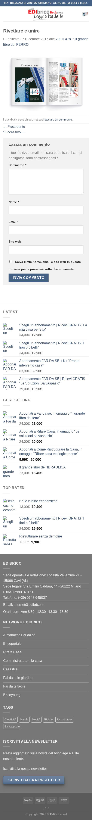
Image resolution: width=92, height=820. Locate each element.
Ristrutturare (64, 719)
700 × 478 (63, 39)
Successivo (14, 132)
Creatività (10, 719)
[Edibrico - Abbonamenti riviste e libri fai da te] (46, 13)
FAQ (46, 808)
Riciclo (48, 719)
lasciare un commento (58, 119)
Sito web (15, 241)
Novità (36, 719)
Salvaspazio (12, 726)
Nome (14, 202)
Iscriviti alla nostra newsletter (25, 768)
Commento (17, 165)
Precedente (14, 126)
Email (13, 222)
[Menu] (5, 14)
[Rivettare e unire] (46, 81)
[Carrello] (85, 13)
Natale (24, 719)
